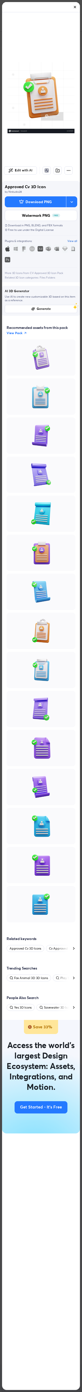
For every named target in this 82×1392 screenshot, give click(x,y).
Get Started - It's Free (41, 1107)
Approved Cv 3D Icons (25, 948)
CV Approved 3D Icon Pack (46, 273)
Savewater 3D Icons (58, 1007)
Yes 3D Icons (23, 1007)
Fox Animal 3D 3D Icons (31, 978)
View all (72, 241)
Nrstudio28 (15, 191)
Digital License (44, 230)
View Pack (15, 333)
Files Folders (47, 277)
